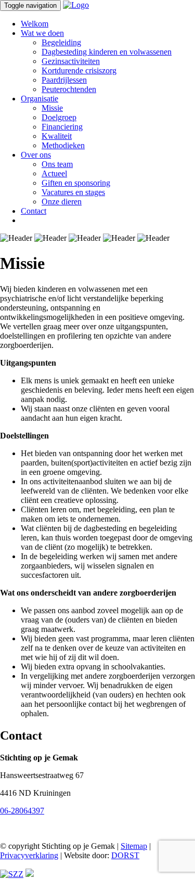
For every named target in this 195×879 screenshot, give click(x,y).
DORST (125, 855)
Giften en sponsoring (76, 182)
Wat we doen (42, 33)
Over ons (36, 154)
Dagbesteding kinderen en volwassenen (107, 51)
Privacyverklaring (29, 855)
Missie (52, 108)
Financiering (62, 126)
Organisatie (39, 98)
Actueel (54, 173)
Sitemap (134, 846)
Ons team (57, 164)
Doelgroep (59, 117)
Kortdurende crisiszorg (79, 70)
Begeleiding (61, 42)
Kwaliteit (57, 136)
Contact (33, 210)
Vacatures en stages (73, 192)
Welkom (34, 23)
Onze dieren (62, 201)
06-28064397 (22, 810)
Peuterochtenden (69, 89)
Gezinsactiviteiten (71, 61)
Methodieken (63, 145)
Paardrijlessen (64, 79)
